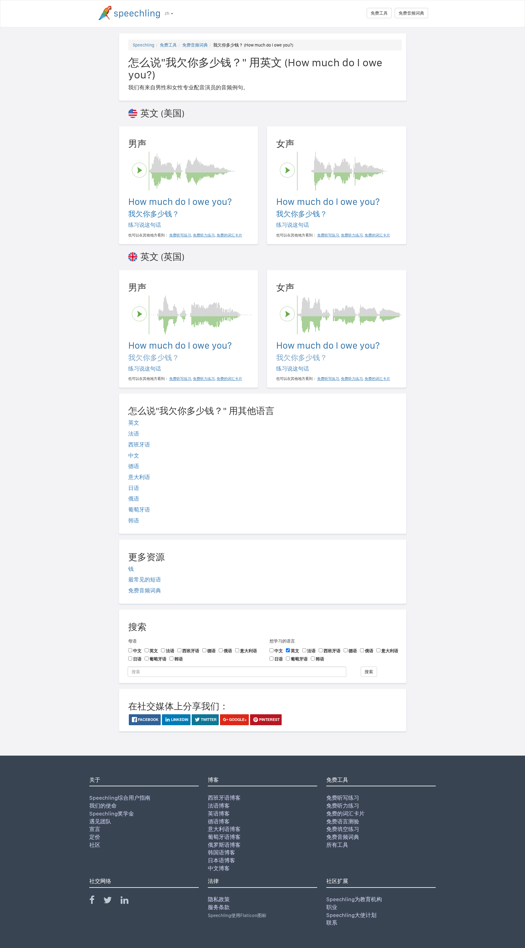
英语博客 (219, 813)
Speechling (143, 45)
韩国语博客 (221, 852)
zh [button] (167, 13)
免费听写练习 (342, 798)
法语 (133, 433)
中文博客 (219, 868)
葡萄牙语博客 (224, 837)
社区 (94, 845)
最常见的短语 (144, 579)
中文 (133, 455)
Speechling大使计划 (351, 915)
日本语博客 (221, 860)
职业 (331, 907)
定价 (94, 837)
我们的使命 (103, 805)
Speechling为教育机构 (354, 899)
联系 (331, 922)
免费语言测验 (342, 821)
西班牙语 (139, 444)
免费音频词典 (411, 13)
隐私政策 (219, 899)
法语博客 (219, 805)
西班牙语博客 (224, 798)
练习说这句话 (144, 225)
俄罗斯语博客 (224, 845)
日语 (133, 488)
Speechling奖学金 (111, 813)
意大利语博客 (224, 829)
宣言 (94, 829)
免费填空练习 (342, 829)
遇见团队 (100, 821)
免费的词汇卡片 (345, 813)
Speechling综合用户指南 (119, 798)
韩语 (133, 520)
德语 (133, 466)
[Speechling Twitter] (111, 901)
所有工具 (337, 845)
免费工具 (379, 13)
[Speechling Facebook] (95, 901)
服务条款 (219, 907)
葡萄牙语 (139, 509)
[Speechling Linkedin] (128, 901)
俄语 (133, 498)
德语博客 (219, 821)
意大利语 (139, 477)
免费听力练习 (342, 805)
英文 (133, 422)
